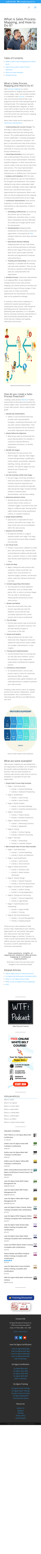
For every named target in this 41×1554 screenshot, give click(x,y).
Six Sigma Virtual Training (20, 1393)
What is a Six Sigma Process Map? (17, 979)
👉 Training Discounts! (20, 1297)
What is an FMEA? (10, 1119)
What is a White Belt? (11, 1116)
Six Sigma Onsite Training (20, 1388)
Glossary (21, 1411)
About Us (16, 1331)
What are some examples (14, 72)
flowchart (25, 400)
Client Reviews (20, 1418)
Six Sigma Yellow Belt (20, 1373)
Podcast (25, 1331)
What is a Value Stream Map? (14, 1122)
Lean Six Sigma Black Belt (20, 1349)
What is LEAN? (9, 1100)
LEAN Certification (20, 1359)
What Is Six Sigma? (10, 1103)
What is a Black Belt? (11, 1109)
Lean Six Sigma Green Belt (20, 1351)
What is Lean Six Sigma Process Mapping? (20, 982)
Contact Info (20, 1319)
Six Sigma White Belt (20, 1376)
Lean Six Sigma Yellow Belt (20, 1354)
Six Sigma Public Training (20, 1391)
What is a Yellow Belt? (11, 1113)
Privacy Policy (20, 1416)
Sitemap (20, 1413)
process (21, 96)
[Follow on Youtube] (24, 1337)
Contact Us (20, 1408)
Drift (7, 984)
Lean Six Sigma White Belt (20, 1356)
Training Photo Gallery (20, 1398)
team (31, 233)
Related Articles (11, 75)
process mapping (14, 89)
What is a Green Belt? (11, 1106)
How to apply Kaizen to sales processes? (20, 974)
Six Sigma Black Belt (21, 1368)
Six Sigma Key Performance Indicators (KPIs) (21, 976)
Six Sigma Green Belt (20, 1371)
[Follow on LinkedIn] (20, 1337)
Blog (21, 1331)
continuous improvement (13, 123)
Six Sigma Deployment (20, 1396)
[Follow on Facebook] (16, 1337)
